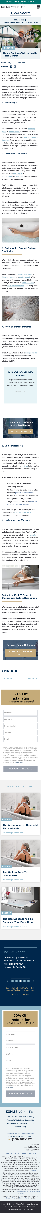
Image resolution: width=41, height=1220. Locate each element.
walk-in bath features (15, 286)
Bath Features (12, 1117)
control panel (24, 277)
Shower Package (8, 277)
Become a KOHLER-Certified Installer (20, 1133)
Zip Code (7, 732)
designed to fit (31, 353)
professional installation (24, 493)
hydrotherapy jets (25, 274)
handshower (7, 176)
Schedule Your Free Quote (20, 652)
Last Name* (8, 719)
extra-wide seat (28, 283)
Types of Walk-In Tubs (15, 1120)
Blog (22, 20)
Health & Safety (20, 1126)
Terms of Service (24, 1198)
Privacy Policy (11, 1198)
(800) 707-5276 (22, 13)
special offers (14, 132)
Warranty (30, 1117)
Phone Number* (10, 726)
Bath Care (22, 1117)
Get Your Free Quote (20, 769)
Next (31, 678)
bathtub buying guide (22, 512)
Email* (6, 739)
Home (16, 20)
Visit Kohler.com (28, 1209)
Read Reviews (20, 995)
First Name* (8, 712)
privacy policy (19, 762)
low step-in (17, 174)
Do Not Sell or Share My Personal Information (20, 1207)
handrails (19, 176)
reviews (25, 466)
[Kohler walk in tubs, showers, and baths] (14, 7)
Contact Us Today (20, 432)
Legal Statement (32, 1204)
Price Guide (29, 1120)
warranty (32, 535)
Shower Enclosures (14, 1209)
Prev (10, 678)
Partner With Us (12, 1123)
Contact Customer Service (20, 1153)
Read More (34, 1170)
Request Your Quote (27, 1123)
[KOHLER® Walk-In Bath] (21, 1111)
